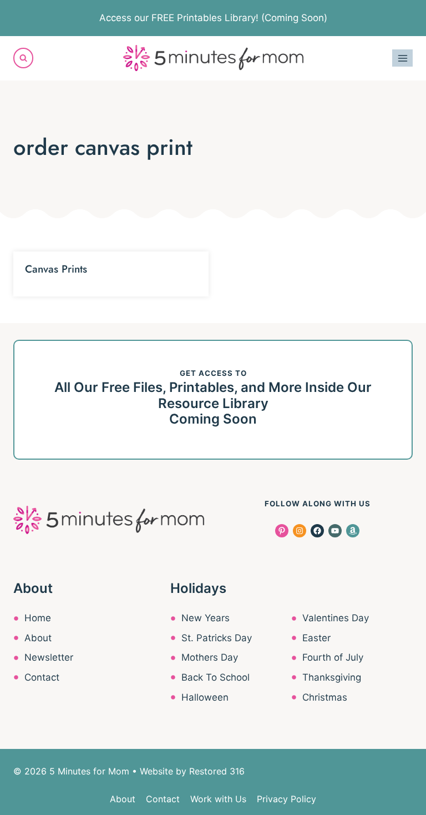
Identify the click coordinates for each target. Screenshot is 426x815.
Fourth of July (332, 657)
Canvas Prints (56, 268)
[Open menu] (402, 58)
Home (37, 617)
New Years (205, 617)
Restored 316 (217, 771)
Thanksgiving (331, 677)
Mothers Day (209, 657)
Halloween (205, 697)
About (38, 637)
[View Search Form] (23, 58)
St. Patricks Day (216, 637)
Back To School (215, 677)
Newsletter (48, 657)
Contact (41, 677)
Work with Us (218, 798)
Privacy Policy (286, 798)
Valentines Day (335, 617)
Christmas (324, 697)
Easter (316, 637)
